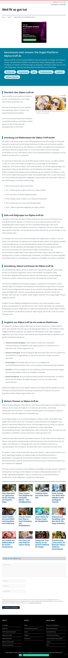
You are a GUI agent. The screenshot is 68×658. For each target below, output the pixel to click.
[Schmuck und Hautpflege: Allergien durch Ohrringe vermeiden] (59, 511)
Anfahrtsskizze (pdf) (7, 635)
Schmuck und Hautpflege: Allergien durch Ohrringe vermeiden (59, 520)
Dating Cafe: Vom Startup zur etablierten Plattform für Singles (42, 543)
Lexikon (26, 632)
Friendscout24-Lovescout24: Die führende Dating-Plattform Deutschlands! (58, 544)
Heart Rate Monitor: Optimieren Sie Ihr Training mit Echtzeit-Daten (9, 497)
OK (20, 655)
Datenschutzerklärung (35, 603)
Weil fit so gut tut (14, 9)
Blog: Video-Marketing (51, 628)
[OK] (66, 654)
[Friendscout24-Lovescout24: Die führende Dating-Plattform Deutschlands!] (59, 535)
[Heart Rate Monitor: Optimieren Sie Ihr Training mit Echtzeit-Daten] (9, 488)
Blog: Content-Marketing (52, 625)
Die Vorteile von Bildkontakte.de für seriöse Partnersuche (8, 543)
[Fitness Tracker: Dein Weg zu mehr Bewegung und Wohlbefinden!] (26, 511)
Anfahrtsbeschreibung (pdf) (9, 632)
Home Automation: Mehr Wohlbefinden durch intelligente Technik (58, 497)
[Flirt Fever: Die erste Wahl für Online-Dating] (26, 535)
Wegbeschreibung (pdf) (8, 642)
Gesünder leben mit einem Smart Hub (42, 495)
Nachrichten (27, 638)
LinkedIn (48, 642)
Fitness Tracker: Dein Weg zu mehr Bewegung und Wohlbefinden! (25, 521)
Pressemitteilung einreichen (31, 628)
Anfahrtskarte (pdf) (6, 638)
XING (47, 645)
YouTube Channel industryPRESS (54, 638)
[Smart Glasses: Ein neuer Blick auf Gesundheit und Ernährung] (9, 511)
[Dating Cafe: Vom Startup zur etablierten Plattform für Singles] (42, 535)
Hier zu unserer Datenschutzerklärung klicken (36, 655)
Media (25, 625)
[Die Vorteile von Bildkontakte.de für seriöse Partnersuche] (9, 535)
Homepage (5, 625)
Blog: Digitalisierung (51, 632)
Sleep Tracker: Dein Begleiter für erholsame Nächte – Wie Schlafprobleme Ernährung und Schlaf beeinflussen (26, 497)
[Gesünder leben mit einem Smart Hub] (42, 488)
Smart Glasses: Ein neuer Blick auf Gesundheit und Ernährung (8, 520)
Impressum (5, 628)
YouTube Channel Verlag (52, 635)
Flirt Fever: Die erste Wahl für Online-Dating (24, 542)
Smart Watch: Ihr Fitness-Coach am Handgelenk (41, 519)
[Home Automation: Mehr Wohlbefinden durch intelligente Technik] (59, 488)
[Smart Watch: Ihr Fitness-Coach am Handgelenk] (42, 511)
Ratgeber (26, 635)
